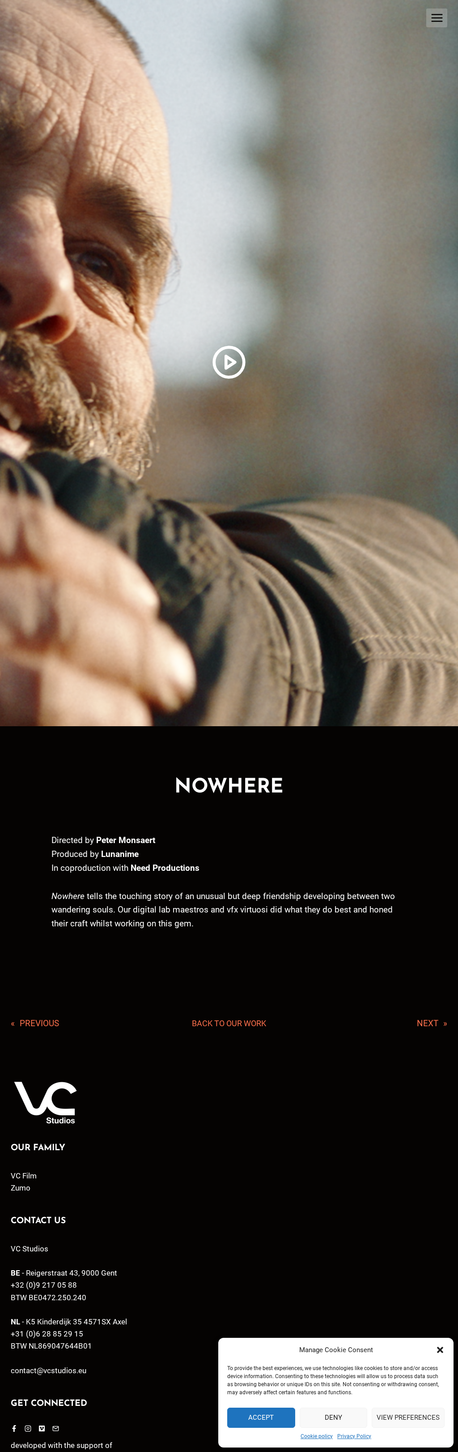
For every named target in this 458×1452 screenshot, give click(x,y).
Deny (333, 1417)
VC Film (24, 1175)
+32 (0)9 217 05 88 (44, 1285)
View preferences (408, 1417)
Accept (261, 1417)
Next (427, 1023)
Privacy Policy (354, 1436)
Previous (39, 1023)
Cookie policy (317, 1436)
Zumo (20, 1187)
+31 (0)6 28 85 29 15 (47, 1333)
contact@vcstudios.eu (48, 1370)
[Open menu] (436, 18)
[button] (440, 1349)
